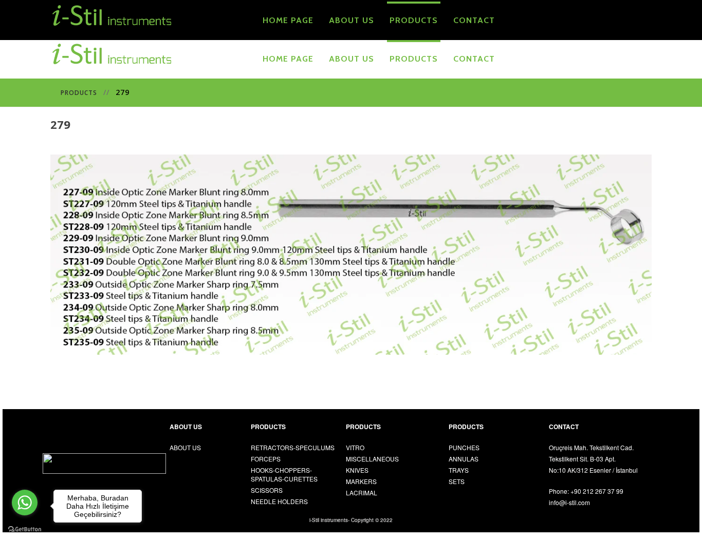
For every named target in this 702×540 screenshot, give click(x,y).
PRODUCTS (79, 92)
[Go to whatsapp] (25, 502)
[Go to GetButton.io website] (24, 529)
